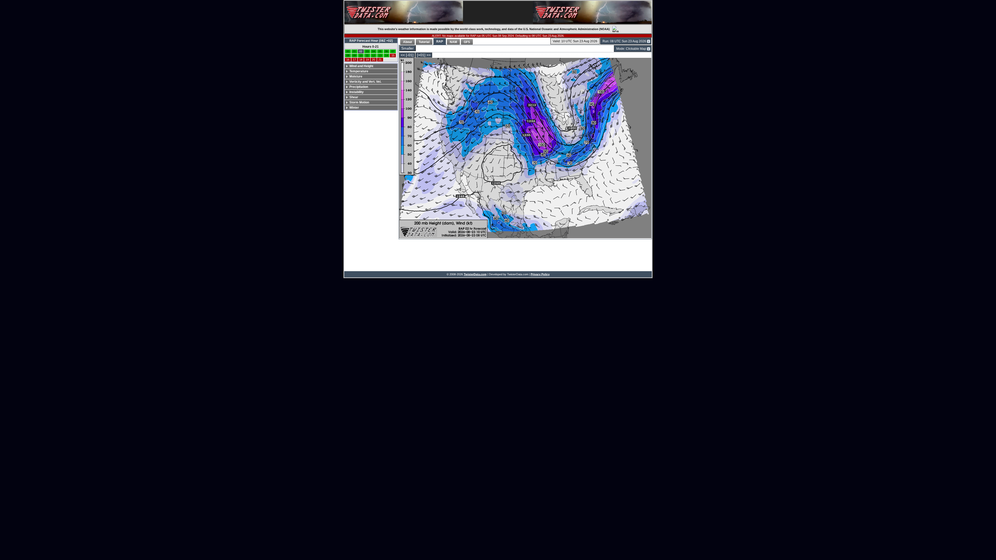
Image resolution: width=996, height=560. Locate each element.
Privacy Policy (540, 274)
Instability (356, 92)
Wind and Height (361, 66)
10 (360, 55)
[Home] (403, 12)
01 (354, 51)
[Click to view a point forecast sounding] (525, 148)
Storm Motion (359, 102)
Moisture (355, 76)
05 (380, 51)
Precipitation (358, 87)
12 (373, 55)
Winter (354, 107)
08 (347, 55)
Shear (353, 97)
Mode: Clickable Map (631, 49)
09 (354, 55)
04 (373, 51)
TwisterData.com (475, 274)
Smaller (407, 48)
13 (380, 55)
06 (386, 51)
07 (393, 51)
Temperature (358, 71)
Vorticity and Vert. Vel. (365, 81)
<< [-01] (407, 55)
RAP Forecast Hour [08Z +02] (371, 41)
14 (386, 55)
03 (367, 51)
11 (367, 55)
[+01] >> (424, 55)
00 (347, 51)
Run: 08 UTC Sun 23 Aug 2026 (624, 41)
